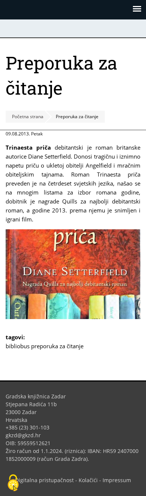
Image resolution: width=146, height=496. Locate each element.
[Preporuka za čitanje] (73, 317)
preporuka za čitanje (57, 346)
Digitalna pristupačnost (44, 480)
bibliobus (18, 346)
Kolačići (88, 480)
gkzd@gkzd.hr (26, 435)
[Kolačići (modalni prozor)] (13, 483)
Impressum (117, 480)
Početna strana (27, 116)
